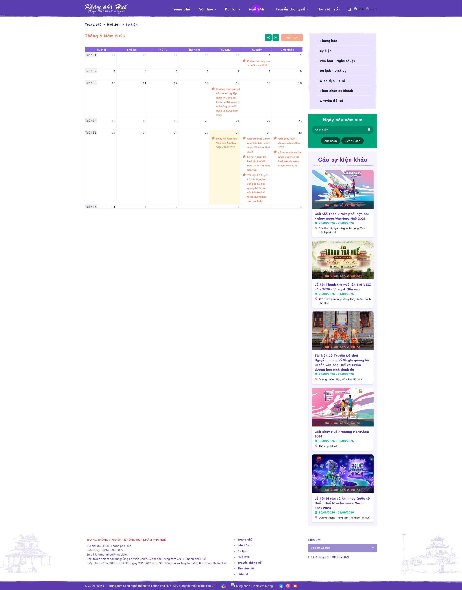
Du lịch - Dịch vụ (333, 70)
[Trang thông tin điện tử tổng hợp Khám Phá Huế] (106, 9)
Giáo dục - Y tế (332, 81)
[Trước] (268, 37)
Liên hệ (242, 574)
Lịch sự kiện (352, 141)
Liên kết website (320, 547)
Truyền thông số (290, 9)
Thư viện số (327, 9)
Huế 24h (256, 9)
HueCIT (211, 585)
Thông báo (328, 40)
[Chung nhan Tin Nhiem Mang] (252, 585)
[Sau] (276, 37)
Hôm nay (292, 37)
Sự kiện (326, 50)
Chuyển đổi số (331, 100)
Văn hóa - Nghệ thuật (337, 60)
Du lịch (231, 9)
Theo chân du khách (336, 90)
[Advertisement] (193, 270)
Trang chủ (181, 9)
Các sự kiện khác (342, 159)
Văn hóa (206, 9)
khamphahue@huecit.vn (111, 554)
